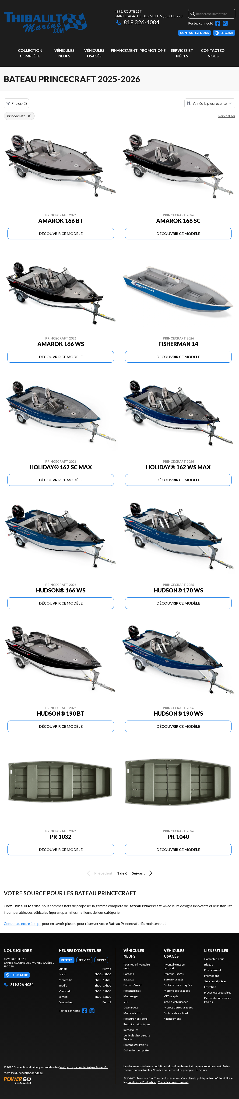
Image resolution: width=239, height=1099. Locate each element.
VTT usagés (171, 996)
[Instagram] (225, 23)
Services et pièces (215, 981)
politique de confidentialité (213, 1078)
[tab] (66, 960)
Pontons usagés (174, 974)
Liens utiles (216, 950)
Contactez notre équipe (22, 923)
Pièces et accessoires (217, 992)
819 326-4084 (141, 22)
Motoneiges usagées (177, 990)
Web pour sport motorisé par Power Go (84, 1067)
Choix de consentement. (173, 1082)
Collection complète (136, 1050)
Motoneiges (131, 996)
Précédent (103, 873)
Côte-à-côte (130, 1007)
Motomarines (132, 990)
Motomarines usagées (178, 985)
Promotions (153, 50)
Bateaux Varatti (132, 985)
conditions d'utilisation (142, 1082)
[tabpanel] (85, 985)
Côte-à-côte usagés (176, 1002)
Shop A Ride (35, 1072)
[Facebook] (218, 23)
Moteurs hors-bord (135, 1018)
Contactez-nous (214, 959)
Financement (124, 50)
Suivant (138, 873)
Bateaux (128, 979)
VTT (126, 1002)
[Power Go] (56, 1080)
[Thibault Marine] (45, 22)
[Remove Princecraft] (29, 116)
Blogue (208, 964)
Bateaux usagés (173, 979)
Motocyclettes (132, 1013)
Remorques (130, 1030)
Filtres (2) (19, 103)
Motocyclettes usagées (178, 1007)
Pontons (128, 974)
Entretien (210, 987)
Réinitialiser (226, 116)
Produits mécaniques (136, 1024)
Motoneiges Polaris (135, 1044)
